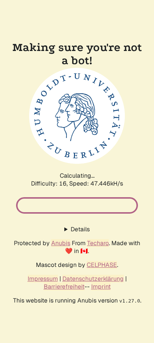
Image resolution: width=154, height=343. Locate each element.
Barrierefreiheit (64, 287)
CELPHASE (102, 265)
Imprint (101, 287)
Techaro (98, 243)
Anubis (60, 243)
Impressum (43, 279)
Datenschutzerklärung (93, 279)
